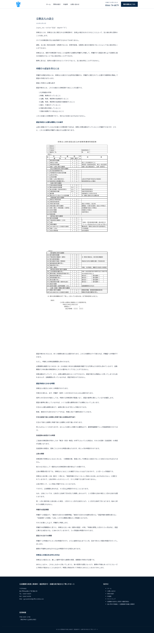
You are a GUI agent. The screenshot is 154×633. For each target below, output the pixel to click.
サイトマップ (111, 599)
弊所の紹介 (57, 4)
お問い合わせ (75, 4)
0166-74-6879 (112, 4)
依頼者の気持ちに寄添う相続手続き (118, 601)
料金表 (65, 4)
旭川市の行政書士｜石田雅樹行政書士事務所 (121, 604)
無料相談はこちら (129, 4)
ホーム (48, 4)
